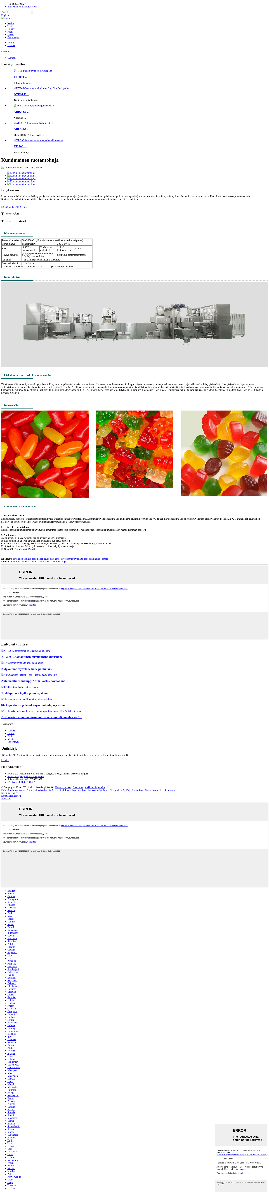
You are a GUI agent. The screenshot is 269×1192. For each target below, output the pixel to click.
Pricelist (5, 760)
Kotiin (10, 23)
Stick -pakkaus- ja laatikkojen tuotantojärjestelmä (33, 705)
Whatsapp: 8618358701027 (21, 782)
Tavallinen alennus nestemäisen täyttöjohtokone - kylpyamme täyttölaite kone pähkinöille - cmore (60, 558)
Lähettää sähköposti (11, 795)
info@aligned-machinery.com (22, 6)
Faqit (9, 31)
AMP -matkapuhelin (95, 787)
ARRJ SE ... (21, 111)
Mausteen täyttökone (98, 790)
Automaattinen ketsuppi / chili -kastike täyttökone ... (34, 681)
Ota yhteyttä (13, 37)
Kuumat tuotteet (63, 787)
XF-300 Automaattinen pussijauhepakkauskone (31, 656)
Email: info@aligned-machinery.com (25, 776)
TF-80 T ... (21, 77)
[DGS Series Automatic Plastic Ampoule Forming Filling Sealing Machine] (41, 711)
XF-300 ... (20, 146)
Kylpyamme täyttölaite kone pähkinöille (27, 669)
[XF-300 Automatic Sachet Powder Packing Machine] (25, 651)
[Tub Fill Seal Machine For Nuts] (22, 663)
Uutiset (10, 29)
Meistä (10, 34)
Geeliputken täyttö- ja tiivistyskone (127, 790)
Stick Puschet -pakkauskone (73, 790)
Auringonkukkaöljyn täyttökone (42, 790)
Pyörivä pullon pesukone (13, 790)
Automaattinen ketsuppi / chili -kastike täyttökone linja (39, 561)
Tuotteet (11, 26)
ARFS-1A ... (21, 129)
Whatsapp (6, 798)
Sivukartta (78, 787)
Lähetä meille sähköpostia (14, 207)
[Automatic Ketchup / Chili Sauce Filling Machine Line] (29, 675)
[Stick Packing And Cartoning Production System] (26, 699)
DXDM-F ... (21, 94)
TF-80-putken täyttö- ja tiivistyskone (24, 693)
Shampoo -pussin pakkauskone (160, 790)
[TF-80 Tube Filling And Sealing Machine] (20, 687)
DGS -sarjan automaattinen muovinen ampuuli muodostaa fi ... (41, 717)
